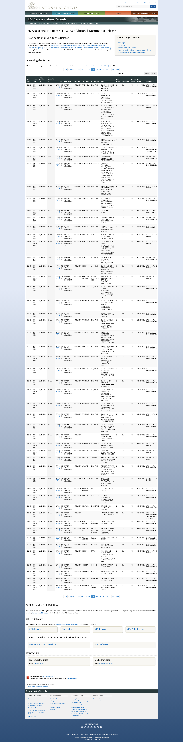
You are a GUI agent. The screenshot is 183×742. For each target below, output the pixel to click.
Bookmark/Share (142, 3)
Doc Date (59, 81)
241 (82, 69)
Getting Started (75, 699)
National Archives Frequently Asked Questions (79, 701)
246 (100, 69)
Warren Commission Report (127, 48)
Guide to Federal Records (78, 705)
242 (86, 69)
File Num (77, 81)
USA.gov (115, 734)
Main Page (121, 43)
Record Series (133, 80)
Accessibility (75, 734)
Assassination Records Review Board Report (132, 52)
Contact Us (152, 3)
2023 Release (68, 629)
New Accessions (98, 701)
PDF (57, 87)
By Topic (30, 699)
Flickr (101, 727)
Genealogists (53, 699)
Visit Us (118, 13)
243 (89, 69)
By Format (31, 701)
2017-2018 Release (135, 629)
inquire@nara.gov (39, 663)
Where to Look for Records (79, 709)
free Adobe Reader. (48, 676)
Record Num (35, 80)
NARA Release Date (42, 79)
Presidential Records (34, 708)
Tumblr (91, 727)
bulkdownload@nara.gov (40, 613)
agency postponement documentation (68, 624)
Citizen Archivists (130, 3)
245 (96, 69)
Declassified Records (77, 707)
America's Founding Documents (145, 13)
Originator (125, 81)
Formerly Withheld (51, 79)
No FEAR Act (109, 734)
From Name (95, 81)
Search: (121, 73)
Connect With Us (91, 724)
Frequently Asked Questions (42, 644)
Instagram (88, 727)
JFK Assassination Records (54, 23)
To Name (85, 81)
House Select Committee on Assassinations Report (134, 50)
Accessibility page (72, 678)
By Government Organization (36, 703)
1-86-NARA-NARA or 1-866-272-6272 (91, 739)
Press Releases (101, 644)
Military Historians (55, 701)
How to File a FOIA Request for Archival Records (80, 714)
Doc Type (67, 81)
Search (153, 6)
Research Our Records (38, 13)
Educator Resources (91, 13)
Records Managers (55, 707)
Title (102, 81)
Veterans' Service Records (65, 13)
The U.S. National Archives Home (52, 5)
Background (122, 45)
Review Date (139, 80)
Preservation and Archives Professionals (57, 704)
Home (29, 23)
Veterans (52, 709)
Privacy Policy (84, 734)
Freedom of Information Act (97, 734)
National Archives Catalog (35, 705)
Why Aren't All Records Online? (80, 712)
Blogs (97, 727)
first (65, 69)
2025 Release (35, 629)
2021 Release (100, 629)
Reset (153, 73)
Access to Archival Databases (36, 710)
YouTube (94, 727)
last (117, 69)
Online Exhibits (32, 716)
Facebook (82, 727)
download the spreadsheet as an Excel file (93, 66)
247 (103, 69)
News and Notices (98, 699)
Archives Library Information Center (36, 713)
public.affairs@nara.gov (106, 663)
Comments (150, 81)
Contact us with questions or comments (37, 686)
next (113, 69)
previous (71, 69)
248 (107, 69)
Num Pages (118, 80)
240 (79, 69)
